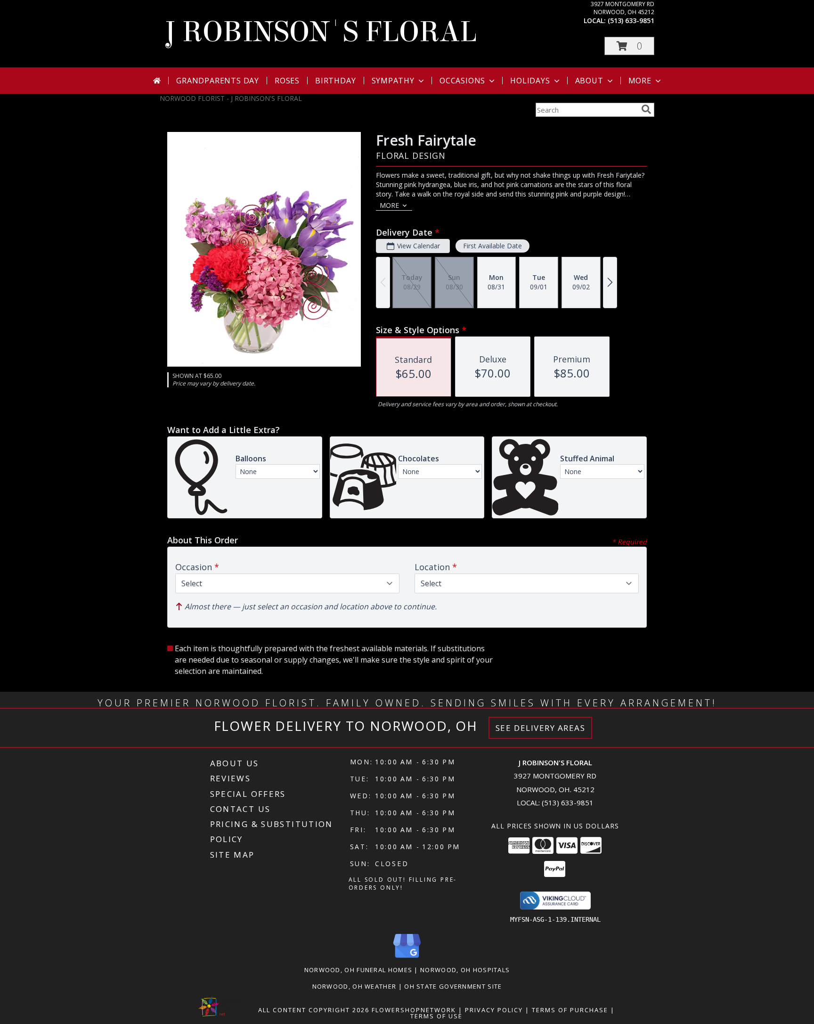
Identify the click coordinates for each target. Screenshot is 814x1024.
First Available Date (492, 245)
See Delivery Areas (541, 727)
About (589, 80)
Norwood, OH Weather (354, 986)
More (639, 80)
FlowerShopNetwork (414, 1010)
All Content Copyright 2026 (313, 1010)
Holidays (530, 80)
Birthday (335, 80)
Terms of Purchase (570, 1010)
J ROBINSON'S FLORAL (320, 31)
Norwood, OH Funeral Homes (358, 970)
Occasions (462, 80)
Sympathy (393, 80)
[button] (629, 46)
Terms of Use (436, 1016)
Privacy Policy (494, 1010)
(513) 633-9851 (631, 20)
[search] (646, 109)
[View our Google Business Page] (407, 958)
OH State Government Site (453, 986)
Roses (287, 80)
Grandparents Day (217, 80)
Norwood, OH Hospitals (465, 970)
